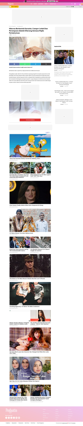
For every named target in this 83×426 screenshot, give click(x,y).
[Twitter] (69, 6)
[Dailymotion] (73, 6)
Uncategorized (20, 26)
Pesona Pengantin (12, 26)
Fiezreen (55, 70)
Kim (10, 34)
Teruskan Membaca (30, 119)
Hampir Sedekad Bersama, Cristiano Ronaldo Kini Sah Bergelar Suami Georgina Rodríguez (63, 67)
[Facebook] (66, 6)
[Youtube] (72, 6)
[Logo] (10, 3)
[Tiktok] (70, 6)
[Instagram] (67, 6)
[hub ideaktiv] (75, 3)
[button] (71, 3)
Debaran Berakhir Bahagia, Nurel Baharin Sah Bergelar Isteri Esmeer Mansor (64, 101)
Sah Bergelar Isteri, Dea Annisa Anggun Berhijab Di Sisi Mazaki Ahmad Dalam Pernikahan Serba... (64, 92)
